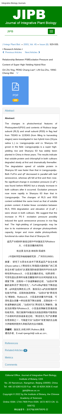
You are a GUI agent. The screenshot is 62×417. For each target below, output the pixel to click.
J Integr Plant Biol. (11, 44)
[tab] (31, 111)
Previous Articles (13, 52)
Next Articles (31, 52)
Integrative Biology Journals (14, 3)
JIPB (10, 31)
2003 (26, 44)
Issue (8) (44, 44)
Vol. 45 (33, 44)
